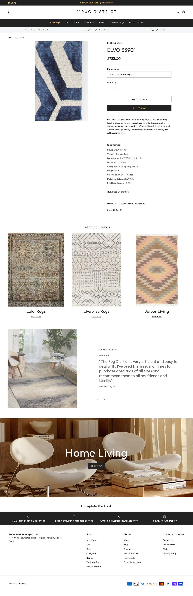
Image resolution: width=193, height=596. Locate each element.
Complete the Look (96, 506)
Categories (89, 22)
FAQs (165, 549)
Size (67, 22)
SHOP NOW (96, 466)
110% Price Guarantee (118, 191)
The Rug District (21, 583)
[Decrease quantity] (109, 88)
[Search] (9, 12)
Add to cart (139, 99)
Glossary (128, 549)
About (126, 540)
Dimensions (113, 69)
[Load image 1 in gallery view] (61, 81)
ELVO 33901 (19, 37)
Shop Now (36, 317)
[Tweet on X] (114, 210)
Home (10, 37)
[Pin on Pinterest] (121, 210)
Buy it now (139, 108)
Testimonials (129, 557)
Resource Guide (131, 553)
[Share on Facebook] (117, 210)
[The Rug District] (96, 12)
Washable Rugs (117, 22)
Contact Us (168, 540)
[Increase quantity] (120, 88)
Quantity (111, 82)
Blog (126, 544)
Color (76, 22)
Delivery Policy (169, 553)
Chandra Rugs (116, 43)
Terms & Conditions (132, 562)
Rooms (102, 22)
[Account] (177, 12)
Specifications (114, 144)
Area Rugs (55, 22)
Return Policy (169, 544)
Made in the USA (136, 22)
